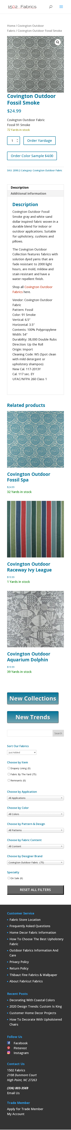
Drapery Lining (21, 768)
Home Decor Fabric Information (32, 932)
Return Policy (18, 968)
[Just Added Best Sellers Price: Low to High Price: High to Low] (21, 752)
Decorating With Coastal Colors (32, 1000)
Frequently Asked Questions (29, 926)
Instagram (19, 1053)
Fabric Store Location (24, 920)
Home (11, 26)
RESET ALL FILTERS (35, 889)
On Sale (17, 878)
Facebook (19, 1043)
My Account (15, 1114)
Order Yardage (39, 140)
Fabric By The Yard (23, 774)
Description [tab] (20, 187)
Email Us (13, 1093)
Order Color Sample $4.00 (32, 155)
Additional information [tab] (28, 193)
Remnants (18, 780)
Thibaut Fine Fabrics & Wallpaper (33, 975)
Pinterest (18, 1048)
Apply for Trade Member (25, 1109)
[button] (58, 42)
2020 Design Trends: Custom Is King (35, 1006)
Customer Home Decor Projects (32, 1013)
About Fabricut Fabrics (26, 981)
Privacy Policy (19, 962)
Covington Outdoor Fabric (47, 170)
